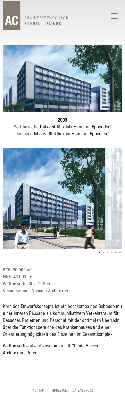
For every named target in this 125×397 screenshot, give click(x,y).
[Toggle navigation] (114, 15)
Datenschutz (82, 391)
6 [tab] (120, 252)
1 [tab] (99, 252)
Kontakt (39, 391)
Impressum (59, 391)
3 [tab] (107, 252)
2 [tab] (103, 252)
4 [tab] (111, 252)
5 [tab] (116, 252)
